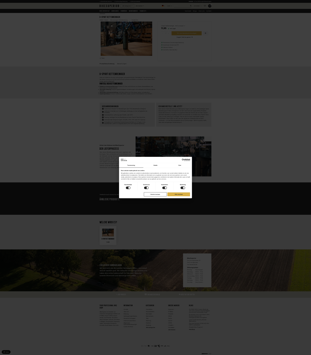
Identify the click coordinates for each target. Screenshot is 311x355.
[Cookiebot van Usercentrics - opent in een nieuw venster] (183, 160)
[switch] (146, 188)
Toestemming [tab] (131, 165)
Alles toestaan (179, 194)
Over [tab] (179, 165)
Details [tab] (156, 165)
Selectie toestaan (155, 194)
